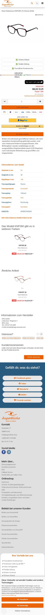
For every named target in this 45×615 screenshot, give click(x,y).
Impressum (5, 482)
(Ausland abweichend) (8, 75)
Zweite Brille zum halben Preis (12, 475)
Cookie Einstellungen (8, 500)
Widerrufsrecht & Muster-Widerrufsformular (16, 487)
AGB (3, 490)
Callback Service (7, 472)
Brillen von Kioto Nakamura (11, 338)
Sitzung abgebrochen (9, 464)
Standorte (23, 389)
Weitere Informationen (22, 611)
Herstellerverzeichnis (9, 467)
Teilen (23, 383)
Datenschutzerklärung (9, 595)
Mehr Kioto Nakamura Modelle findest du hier (17, 218)
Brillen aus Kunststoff (10, 512)
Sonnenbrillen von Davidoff (12, 530)
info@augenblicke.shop (9, 435)
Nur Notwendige (22, 605)
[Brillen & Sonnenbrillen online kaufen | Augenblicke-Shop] (11, 3)
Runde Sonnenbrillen (10, 534)
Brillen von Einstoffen (10, 517)
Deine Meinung (33, 357)
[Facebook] (4, 452)
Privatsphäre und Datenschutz (12, 492)
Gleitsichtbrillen (8, 547)
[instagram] (9, 452)
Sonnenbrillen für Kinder (11, 521)
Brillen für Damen (28, 338)
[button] (22, 127)
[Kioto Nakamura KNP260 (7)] (22, 29)
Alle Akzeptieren (22, 599)
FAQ (3, 470)
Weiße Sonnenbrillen (10, 538)
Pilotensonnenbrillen (9, 525)
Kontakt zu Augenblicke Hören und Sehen (16, 498)
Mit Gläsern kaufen (22, 134)
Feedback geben (23, 378)
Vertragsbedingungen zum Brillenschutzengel (17, 495)
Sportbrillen (6, 543)
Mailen (23, 394)
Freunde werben (23, 400)
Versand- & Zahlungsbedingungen (13, 485)
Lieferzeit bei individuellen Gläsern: (18, 75)
